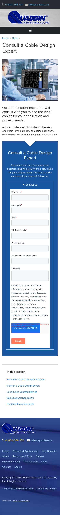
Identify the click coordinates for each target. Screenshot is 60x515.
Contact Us (42, 488)
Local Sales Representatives (22, 391)
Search (18, 466)
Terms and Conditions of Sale (18, 488)
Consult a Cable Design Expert (23, 385)
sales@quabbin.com (39, 4)
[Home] (29, 17)
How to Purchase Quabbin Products (26, 379)
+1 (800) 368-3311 (13, 4)
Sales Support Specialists (20, 398)
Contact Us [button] (31, 184)
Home (5, 38)
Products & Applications (25, 451)
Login (53, 488)
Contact (6, 466)
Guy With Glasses (21, 500)
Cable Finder (31, 461)
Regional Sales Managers (20, 404)
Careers (40, 456)
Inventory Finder (11, 461)
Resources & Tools (22, 456)
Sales (15, 38)
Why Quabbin (49, 451)
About (5, 456)
